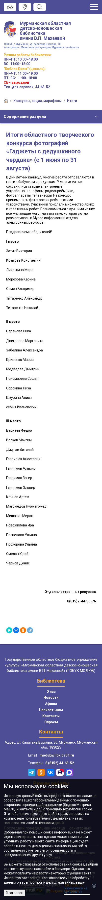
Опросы (51, 722)
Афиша (51, 704)
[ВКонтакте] (16, 630)
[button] (51, 117)
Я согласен (14, 893)
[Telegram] (30, 630)
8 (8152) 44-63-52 (59, 763)
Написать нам (51, 710)
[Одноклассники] (23, 630)
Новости (51, 697)
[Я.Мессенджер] (9, 630)
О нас (51, 691)
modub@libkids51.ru (57, 755)
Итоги (72, 101)
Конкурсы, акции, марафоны (37, 101)
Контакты (51, 716)
